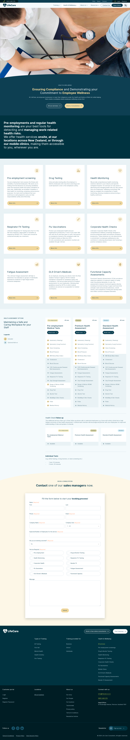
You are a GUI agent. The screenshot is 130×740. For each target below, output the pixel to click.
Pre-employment (39, 553)
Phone (34, 513)
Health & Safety (39, 655)
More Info (12, 203)
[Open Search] (126, 5)
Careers (104, 1)
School (68, 647)
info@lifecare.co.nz (104, 694)
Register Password (8, 702)
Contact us (106, 5)
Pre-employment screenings (107, 647)
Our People (69, 698)
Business (69, 644)
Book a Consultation (73, 106)
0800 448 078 (11, 1)
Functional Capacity (76, 573)
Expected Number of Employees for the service (46, 531)
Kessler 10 (73, 563)
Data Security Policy (32, 735)
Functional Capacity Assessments (108, 676)
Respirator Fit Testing (77, 558)
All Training (37, 644)
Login (118, 1)
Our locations (70, 702)
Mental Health (38, 651)
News (98, 1)
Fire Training (38, 658)
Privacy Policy (20, 735)
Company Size (73, 522)
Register (124, 1)
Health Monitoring (39, 558)
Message (32, 579)
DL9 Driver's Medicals (40, 573)
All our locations (39, 695)
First (30, 505)
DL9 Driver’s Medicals (104, 673)
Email (70, 513)
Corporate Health (39, 563)
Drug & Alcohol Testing (77, 553)
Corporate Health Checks (106, 662)
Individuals (69, 651)
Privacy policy (70, 709)
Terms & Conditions (72, 713)
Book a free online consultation (96, 631)
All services (101, 644)
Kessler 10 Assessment (105, 680)
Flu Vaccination (38, 568)
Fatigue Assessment (76, 568)
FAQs (93, 1)
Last (67, 505)
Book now (51, 332)
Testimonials (70, 705)
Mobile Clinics (102, 669)
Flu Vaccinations (103, 665)
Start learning (119, 631)
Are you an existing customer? (41, 540)
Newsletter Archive (72, 716)
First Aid (36, 647)
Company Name (37, 522)
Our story (69, 695)
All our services (53, 106)
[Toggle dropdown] (59, 5)
